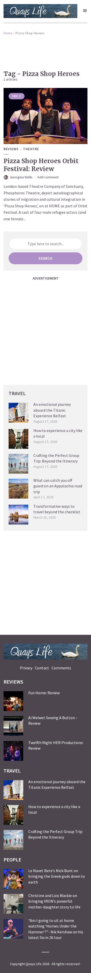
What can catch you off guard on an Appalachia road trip (57, 486)
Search (45, 258)
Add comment (48, 177)
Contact (42, 667)
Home (8, 33)
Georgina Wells (21, 177)
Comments (61, 667)
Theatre (31, 149)
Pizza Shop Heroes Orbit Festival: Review (41, 165)
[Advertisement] (45, 49)
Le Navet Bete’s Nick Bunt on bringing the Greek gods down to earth (56, 876)
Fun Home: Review (44, 692)
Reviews (11, 149)
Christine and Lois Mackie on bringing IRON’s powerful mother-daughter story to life (54, 901)
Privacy (26, 667)
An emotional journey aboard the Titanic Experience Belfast (52, 410)
